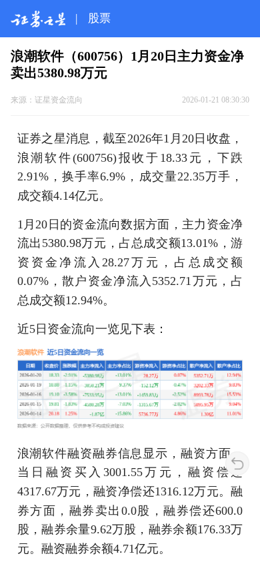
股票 (99, 18)
